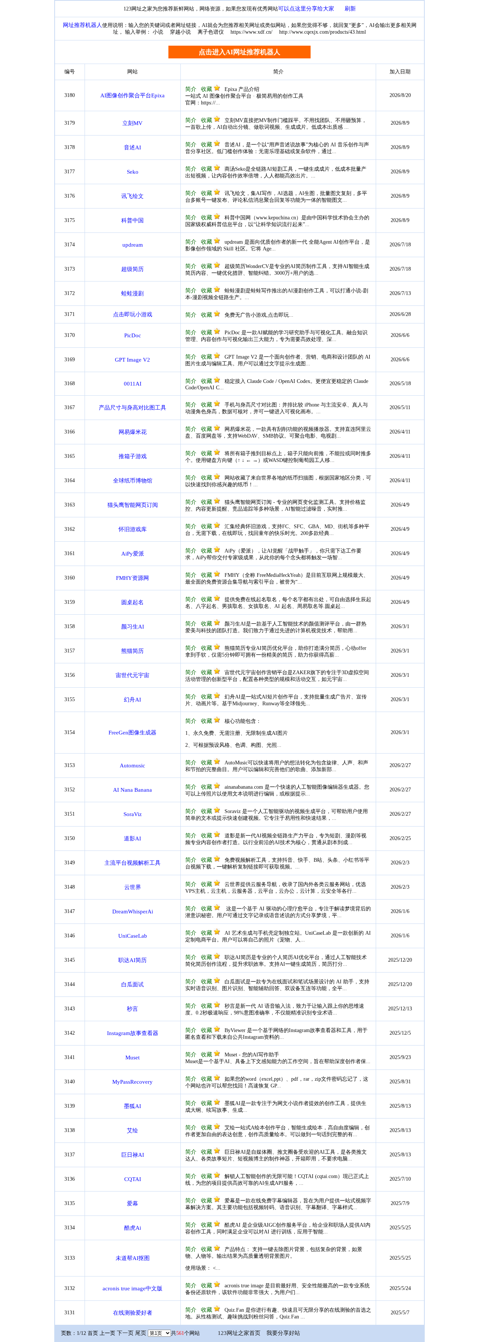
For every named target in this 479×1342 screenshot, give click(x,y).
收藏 (207, 89)
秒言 (132, 1009)
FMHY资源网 (132, 578)
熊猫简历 (132, 651)
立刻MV (132, 123)
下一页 (125, 1333)
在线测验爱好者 (132, 1313)
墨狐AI (132, 1106)
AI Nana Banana (132, 790)
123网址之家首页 (239, 1333)
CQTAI (132, 1179)
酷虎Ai (132, 1228)
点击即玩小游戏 (132, 314)
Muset (132, 1057)
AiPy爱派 (132, 554)
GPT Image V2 (132, 360)
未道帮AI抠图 (133, 1258)
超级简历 (132, 269)
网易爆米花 (133, 432)
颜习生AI (132, 627)
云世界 (132, 887)
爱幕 (132, 1203)
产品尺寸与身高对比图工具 (132, 408)
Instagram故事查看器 (132, 1033)
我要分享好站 (283, 1333)
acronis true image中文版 (132, 1288)
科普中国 (132, 220)
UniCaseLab (132, 936)
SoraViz (132, 814)
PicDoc (132, 335)
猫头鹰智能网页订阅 (132, 505)
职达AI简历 (132, 960)
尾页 (140, 1333)
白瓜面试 (132, 985)
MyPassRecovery (132, 1082)
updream (132, 245)
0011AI (132, 384)
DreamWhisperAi (132, 912)
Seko (132, 172)
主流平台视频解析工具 (132, 863)
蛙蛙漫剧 (132, 293)
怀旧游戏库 (133, 529)
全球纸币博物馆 (132, 481)
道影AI (132, 839)
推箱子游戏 (133, 456)
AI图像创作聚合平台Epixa (132, 95)
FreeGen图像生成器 (132, 733)
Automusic (132, 766)
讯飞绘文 (132, 196)
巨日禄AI (132, 1155)
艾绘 (132, 1130)
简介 (190, 89)
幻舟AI (132, 700)
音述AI (132, 147)
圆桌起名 (132, 602)
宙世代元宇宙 (132, 675)
